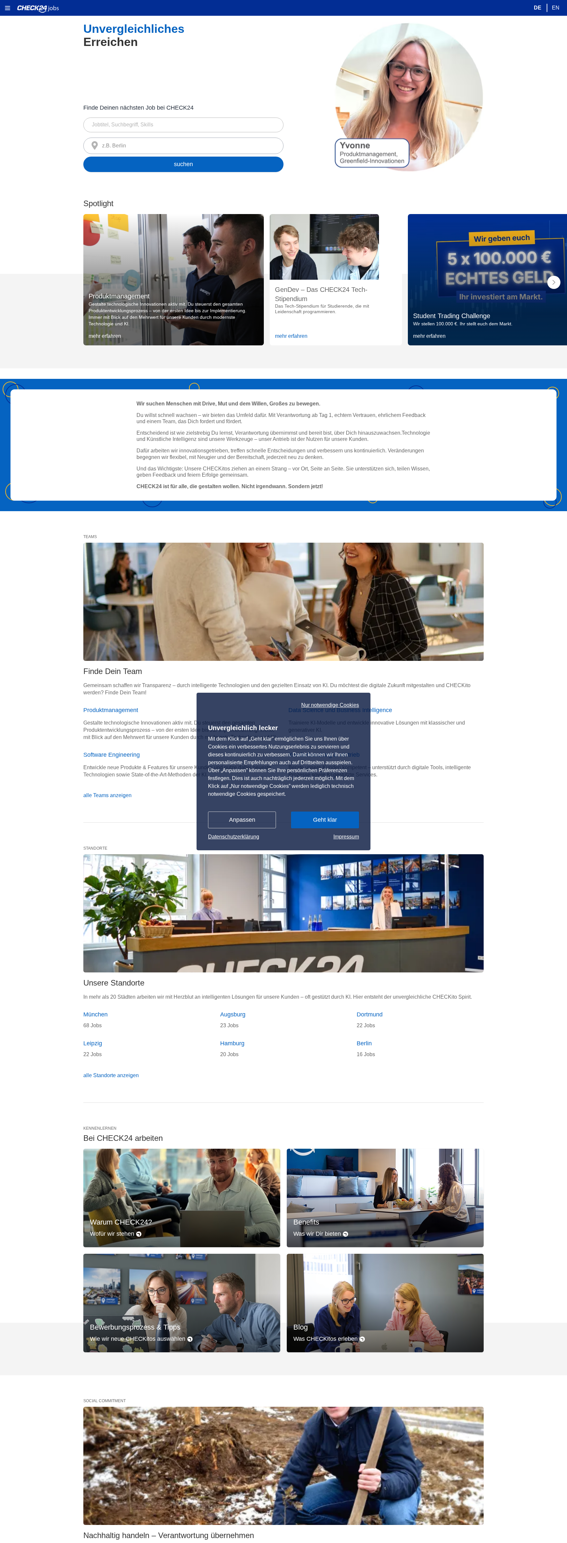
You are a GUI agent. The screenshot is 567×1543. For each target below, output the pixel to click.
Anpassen (242, 819)
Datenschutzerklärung (233, 836)
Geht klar (325, 819)
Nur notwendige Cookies (330, 705)
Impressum (346, 836)
